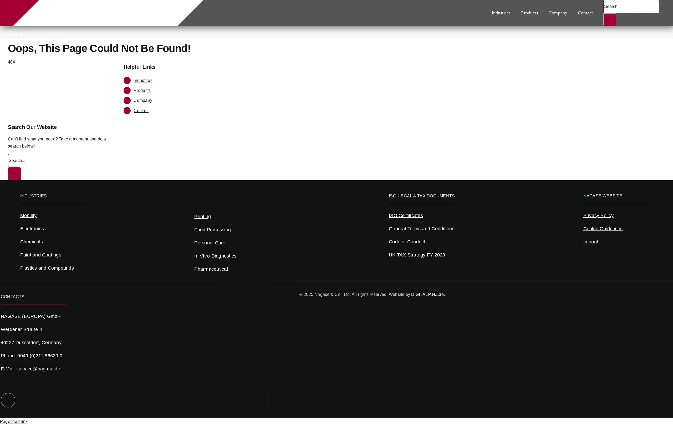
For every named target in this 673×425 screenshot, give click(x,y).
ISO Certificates (406, 215)
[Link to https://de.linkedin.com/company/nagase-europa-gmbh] (8, 400)
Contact (141, 110)
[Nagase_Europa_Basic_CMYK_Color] (98, 7)
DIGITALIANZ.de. (428, 294)
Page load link (14, 421)
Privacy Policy (598, 215)
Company (143, 100)
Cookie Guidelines (603, 228)
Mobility (28, 215)
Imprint (590, 241)
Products (142, 90)
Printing (202, 216)
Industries (143, 80)
